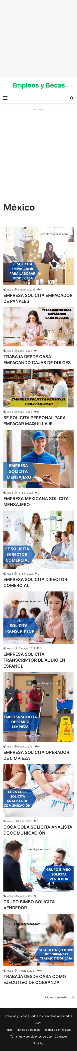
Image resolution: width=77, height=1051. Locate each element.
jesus (10, 289)
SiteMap (38, 1043)
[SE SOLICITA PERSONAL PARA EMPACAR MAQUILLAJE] (38, 388)
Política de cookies (28, 1029)
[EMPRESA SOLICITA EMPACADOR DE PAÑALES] (38, 255)
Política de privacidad (57, 1029)
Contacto (61, 1036)
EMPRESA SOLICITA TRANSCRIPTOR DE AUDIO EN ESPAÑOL (34, 660)
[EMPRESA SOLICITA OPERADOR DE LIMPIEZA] (38, 707)
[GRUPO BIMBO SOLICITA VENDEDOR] (38, 865)
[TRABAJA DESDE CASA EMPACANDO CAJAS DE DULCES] (38, 326)
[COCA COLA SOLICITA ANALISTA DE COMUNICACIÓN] (38, 790)
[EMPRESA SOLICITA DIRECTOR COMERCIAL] (38, 540)
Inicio (9, 1029)
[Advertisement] (38, 38)
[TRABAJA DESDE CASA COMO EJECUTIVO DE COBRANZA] (38, 940)
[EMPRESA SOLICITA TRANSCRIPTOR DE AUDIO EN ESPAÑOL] (38, 617)
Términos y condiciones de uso (31, 1036)
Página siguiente (56, 997)
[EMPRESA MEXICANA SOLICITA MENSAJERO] (38, 459)
